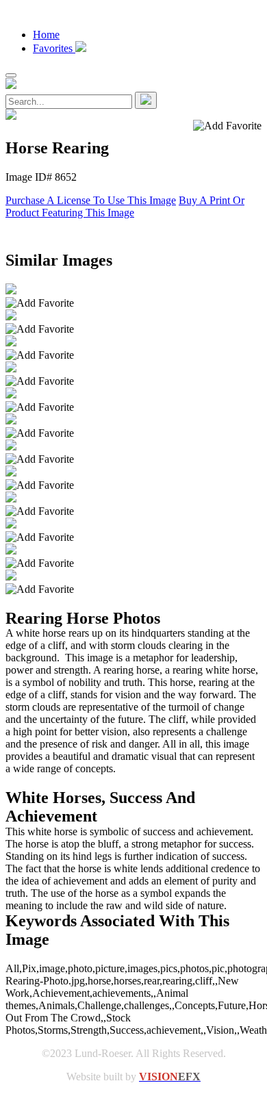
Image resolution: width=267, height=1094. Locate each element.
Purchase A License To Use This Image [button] (90, 200)
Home (46, 34)
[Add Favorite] (39, 303)
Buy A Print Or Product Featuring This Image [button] (124, 206)
